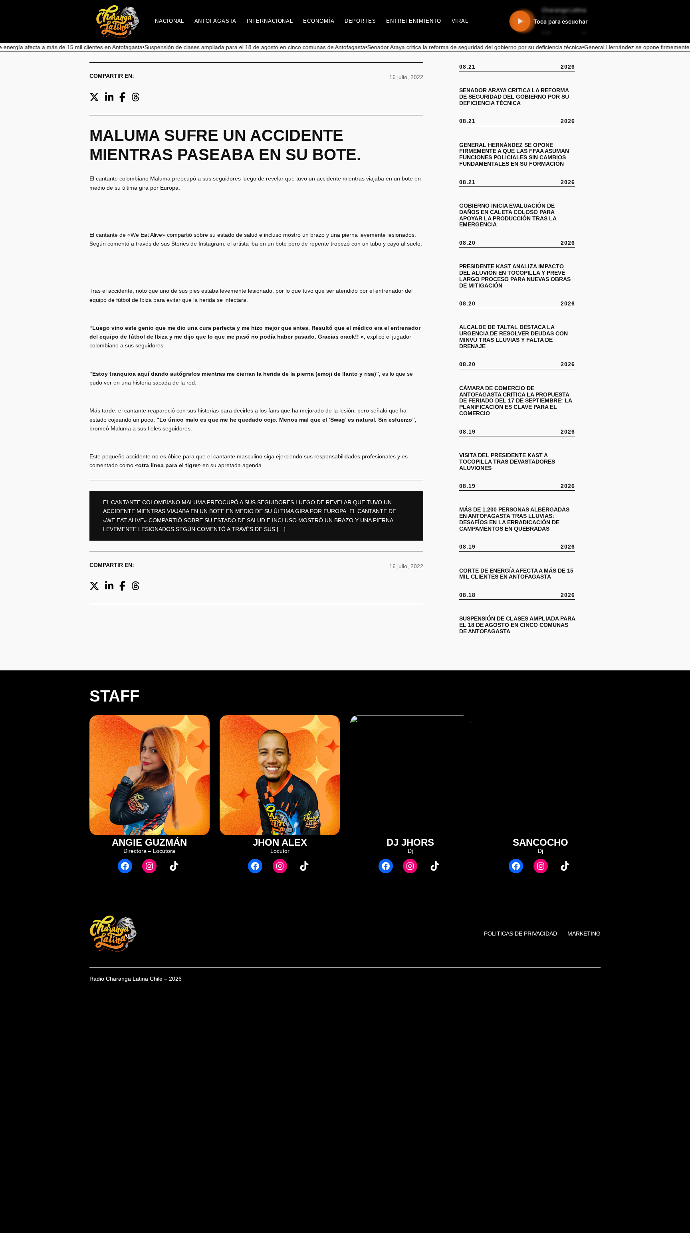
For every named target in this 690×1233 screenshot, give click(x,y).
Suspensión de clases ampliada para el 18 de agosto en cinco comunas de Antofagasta (517, 625)
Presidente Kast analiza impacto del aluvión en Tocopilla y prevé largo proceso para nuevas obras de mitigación (515, 276)
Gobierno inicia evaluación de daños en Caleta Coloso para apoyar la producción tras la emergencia (507, 215)
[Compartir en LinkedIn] (109, 97)
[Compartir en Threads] (135, 97)
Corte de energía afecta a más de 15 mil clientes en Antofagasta (516, 574)
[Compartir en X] (94, 97)
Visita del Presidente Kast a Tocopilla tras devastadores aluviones (507, 461)
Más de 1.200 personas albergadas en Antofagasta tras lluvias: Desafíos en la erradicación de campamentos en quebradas (514, 519)
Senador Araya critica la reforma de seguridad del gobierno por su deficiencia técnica (514, 96)
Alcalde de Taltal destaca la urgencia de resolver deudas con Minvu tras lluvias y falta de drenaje (513, 336)
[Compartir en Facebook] (122, 97)
